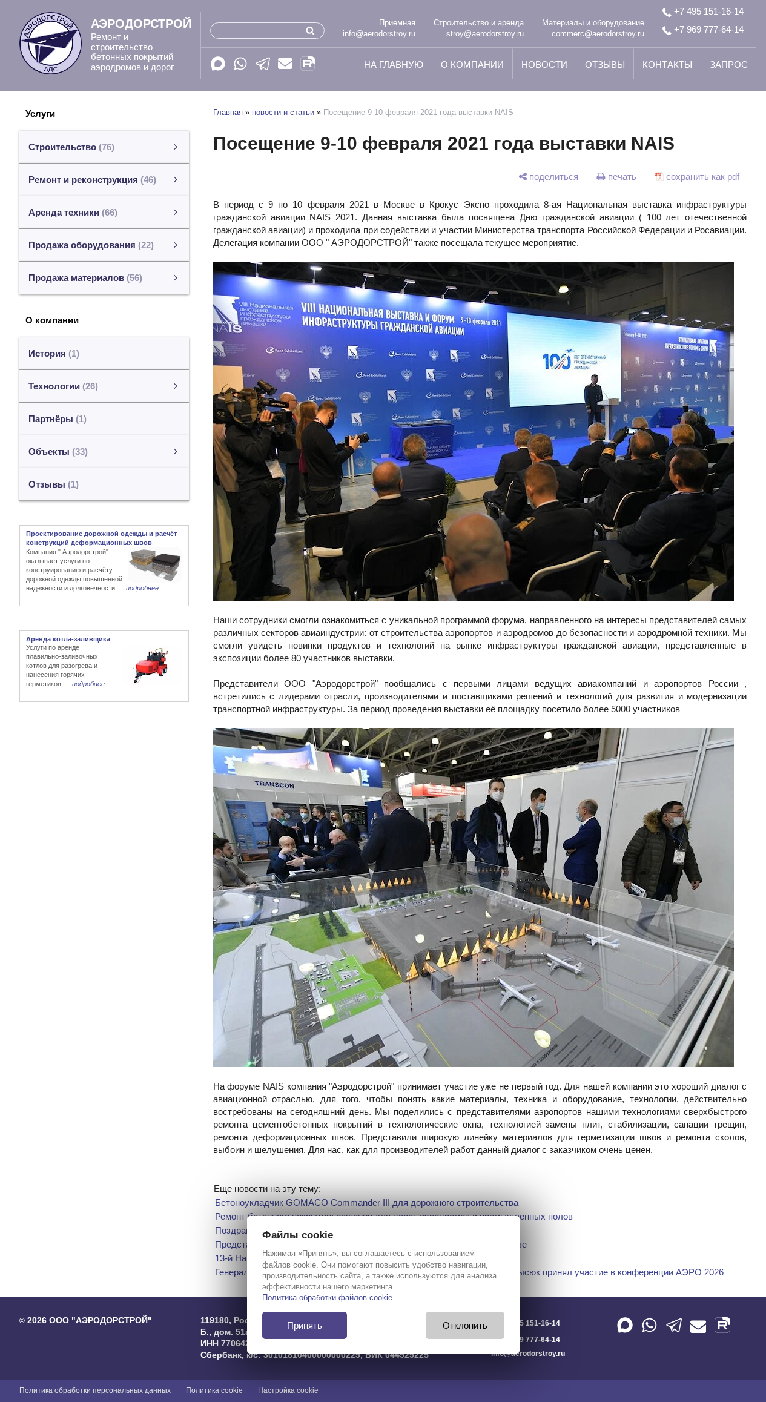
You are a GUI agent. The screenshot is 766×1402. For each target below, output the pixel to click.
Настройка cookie (288, 1390)
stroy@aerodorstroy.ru (485, 33)
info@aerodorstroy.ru (379, 33)
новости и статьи (283, 112)
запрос (729, 64)
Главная (228, 112)
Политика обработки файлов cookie (327, 1297)
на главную (393, 64)
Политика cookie (214, 1390)
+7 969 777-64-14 (708, 29)
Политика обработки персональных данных (95, 1390)
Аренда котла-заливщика (68, 639)
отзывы (605, 64)
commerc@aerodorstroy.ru (598, 33)
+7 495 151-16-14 (708, 11)
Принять (304, 1325)
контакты (667, 64)
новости (544, 64)
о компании (472, 64)
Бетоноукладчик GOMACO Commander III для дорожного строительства (366, 1202)
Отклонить (465, 1325)
